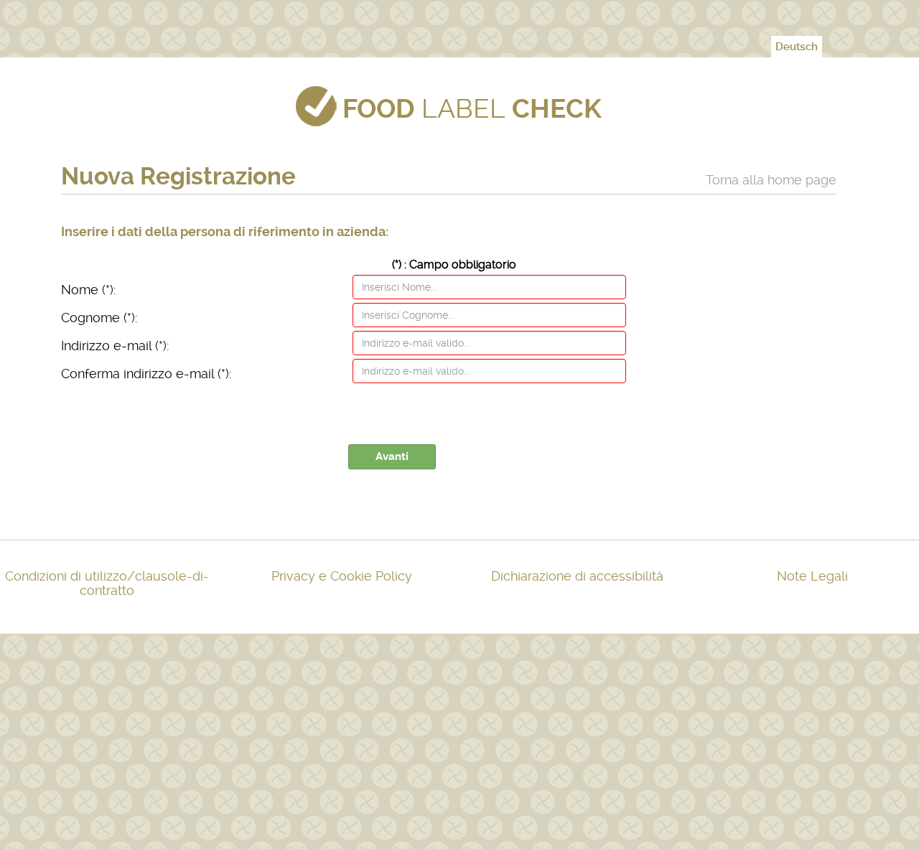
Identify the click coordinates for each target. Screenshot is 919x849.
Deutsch (796, 46)
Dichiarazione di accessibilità (577, 575)
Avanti (392, 456)
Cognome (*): (99, 317)
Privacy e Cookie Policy (341, 575)
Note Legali (812, 575)
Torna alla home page (771, 179)
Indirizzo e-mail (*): (115, 345)
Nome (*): (88, 289)
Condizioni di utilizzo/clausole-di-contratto (107, 583)
